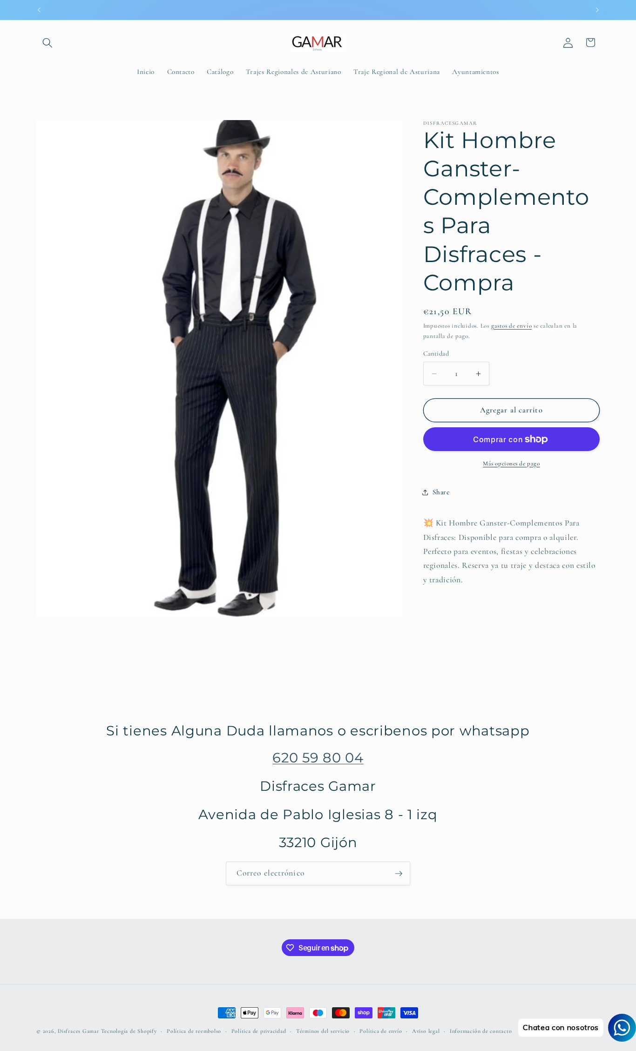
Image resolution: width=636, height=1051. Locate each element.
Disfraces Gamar (78, 1031)
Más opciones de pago (511, 463)
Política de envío (380, 1031)
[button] (47, 42)
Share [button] (441, 492)
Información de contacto (481, 1031)
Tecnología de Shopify (129, 1031)
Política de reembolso (194, 1031)
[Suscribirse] (398, 874)
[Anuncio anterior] (39, 10)
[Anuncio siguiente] (597, 10)
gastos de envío (511, 326)
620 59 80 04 (318, 757)
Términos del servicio (323, 1031)
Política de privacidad (258, 1031)
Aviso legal (426, 1031)
